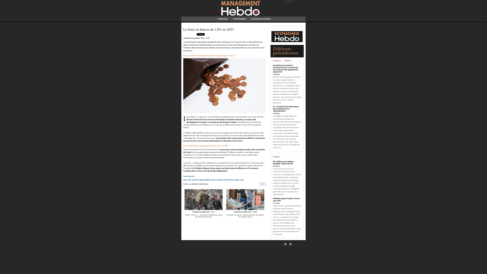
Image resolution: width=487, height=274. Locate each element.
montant (219, 180)
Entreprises (277, 61)
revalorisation (228, 180)
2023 (189, 180)
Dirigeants (287, 61)
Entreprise (223, 19)
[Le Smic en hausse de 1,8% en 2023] (224, 59)
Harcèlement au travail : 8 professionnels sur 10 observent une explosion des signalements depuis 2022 (285, 68)
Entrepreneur (239, 19)
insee (213, 180)
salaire (236, 180)
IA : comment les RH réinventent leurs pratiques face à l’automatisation (286, 109)
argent (201, 180)
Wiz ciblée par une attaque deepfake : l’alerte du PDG (283, 162)
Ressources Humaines (261, 19)
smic (242, 180)
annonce (195, 180)
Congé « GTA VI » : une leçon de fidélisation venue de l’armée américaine (203, 216)
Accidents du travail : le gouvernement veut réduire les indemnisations (245, 216)
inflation (208, 180)
